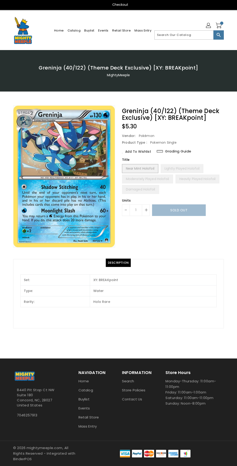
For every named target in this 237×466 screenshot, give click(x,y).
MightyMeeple (118, 75)
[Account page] (208, 25)
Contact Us (132, 399)
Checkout (120, 4)
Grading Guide (178, 151)
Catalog (85, 390)
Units (126, 200)
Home (83, 381)
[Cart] (219, 25)
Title (126, 159)
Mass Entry (87, 426)
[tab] (118, 263)
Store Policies (133, 390)
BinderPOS (22, 458)
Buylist (84, 399)
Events (84, 408)
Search (128, 381)
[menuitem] (59, 30)
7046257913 (27, 415)
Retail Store (88, 417)
